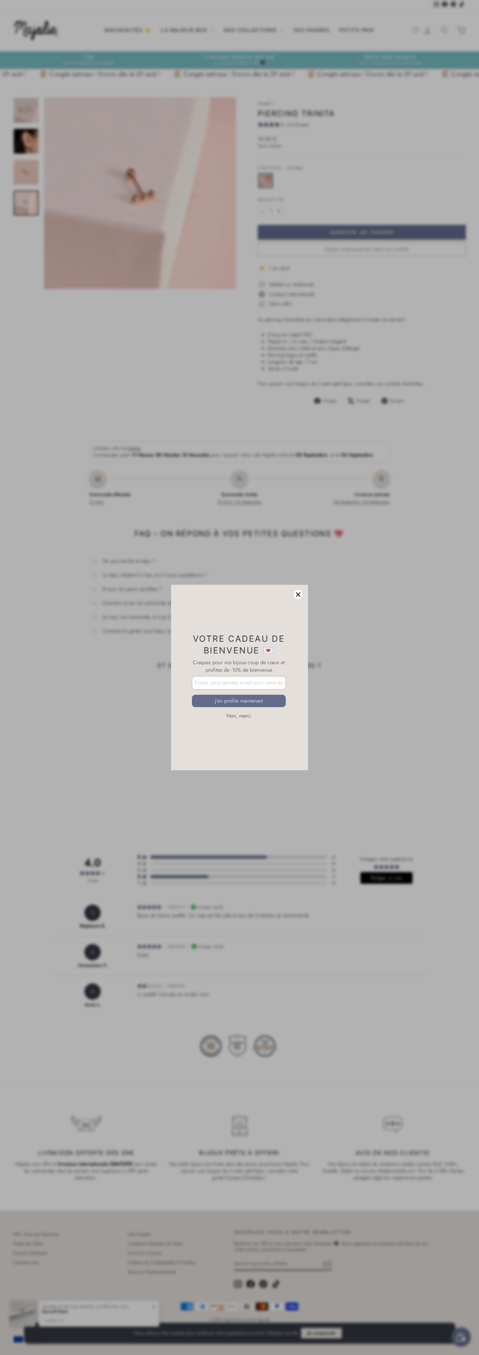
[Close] (298, 594)
